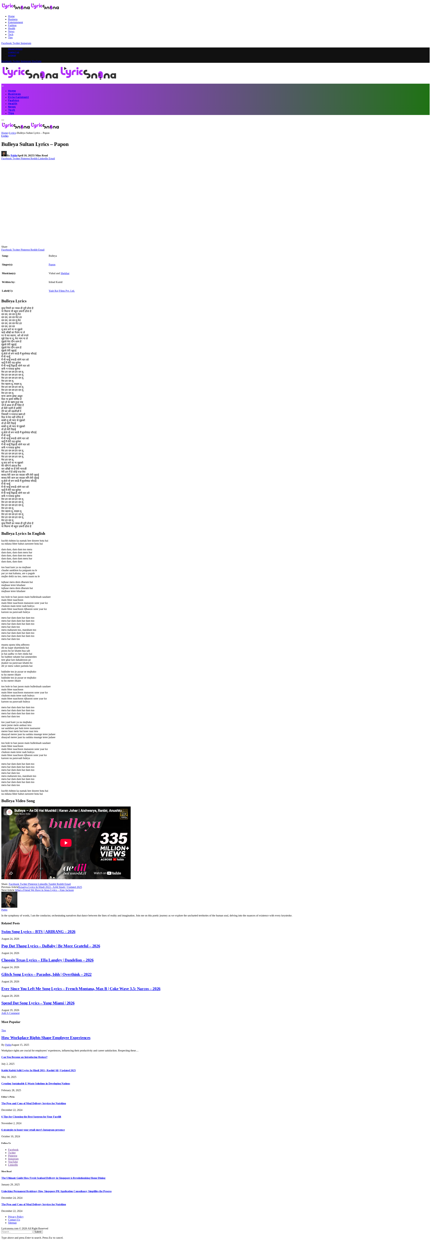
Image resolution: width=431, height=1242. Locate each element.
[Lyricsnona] (59, 82)
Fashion (12, 25)
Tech (10, 34)
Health (11, 28)
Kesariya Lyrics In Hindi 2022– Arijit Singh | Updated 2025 (50, 887)
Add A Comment (10, 1013)
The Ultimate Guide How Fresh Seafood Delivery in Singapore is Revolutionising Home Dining (53, 1178)
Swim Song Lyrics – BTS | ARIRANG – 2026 (38, 931)
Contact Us (13, 52)
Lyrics (4, 136)
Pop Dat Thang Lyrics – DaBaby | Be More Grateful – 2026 (50, 946)
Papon (52, 264)
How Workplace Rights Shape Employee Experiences (45, 1037)
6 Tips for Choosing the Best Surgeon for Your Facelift (31, 1116)
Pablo (14, 155)
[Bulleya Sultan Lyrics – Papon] (66, 243)
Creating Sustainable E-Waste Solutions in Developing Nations (35, 1083)
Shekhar (65, 273)
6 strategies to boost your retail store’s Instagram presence (33, 1129)
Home (11, 16)
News (11, 31)
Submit (38, 1232)
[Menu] (2, 120)
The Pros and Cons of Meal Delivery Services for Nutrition (33, 1103)
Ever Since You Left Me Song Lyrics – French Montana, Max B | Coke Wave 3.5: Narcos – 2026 (80, 988)
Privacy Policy (15, 49)
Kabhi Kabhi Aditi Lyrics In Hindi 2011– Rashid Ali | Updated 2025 (38, 1070)
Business (13, 19)
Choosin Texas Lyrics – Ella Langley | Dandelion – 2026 (47, 960)
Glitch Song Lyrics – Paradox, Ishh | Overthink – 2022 (46, 974)
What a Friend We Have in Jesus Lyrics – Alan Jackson (44, 890)
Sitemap (12, 56)
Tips (10, 37)
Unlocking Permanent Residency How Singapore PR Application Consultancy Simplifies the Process (56, 1191)
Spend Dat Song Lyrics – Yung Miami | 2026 (37, 1003)
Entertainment (15, 22)
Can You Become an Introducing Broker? (24, 1057)
